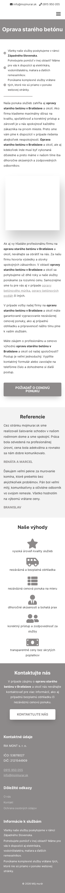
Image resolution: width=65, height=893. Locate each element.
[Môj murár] (22, 13)
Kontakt (8, 802)
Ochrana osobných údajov (20, 808)
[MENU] (59, 13)
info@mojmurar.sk (24, 4)
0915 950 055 (51, 4)
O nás (7, 796)
